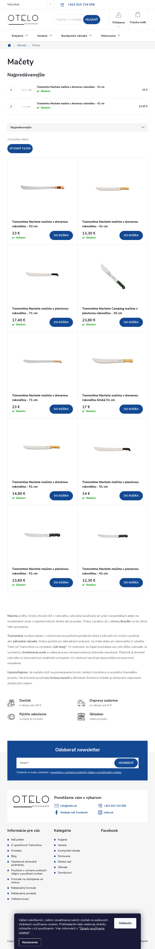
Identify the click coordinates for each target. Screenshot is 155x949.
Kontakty (16, 850)
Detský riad (64, 861)
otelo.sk (108, 812)
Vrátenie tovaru (20, 899)
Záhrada (62, 867)
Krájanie (62, 839)
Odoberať (126, 763)
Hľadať (91, 19)
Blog (13, 856)
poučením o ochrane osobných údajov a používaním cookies (86, 772)
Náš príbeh (13, 4)
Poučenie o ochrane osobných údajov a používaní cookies (29, 872)
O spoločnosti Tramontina (26, 845)
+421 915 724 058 (115, 806)
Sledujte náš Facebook (74, 812)
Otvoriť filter (20, 148)
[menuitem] (20, 36)
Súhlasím (125, 923)
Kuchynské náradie (69, 850)
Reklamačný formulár (23, 888)
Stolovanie (64, 856)
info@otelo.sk (68, 806)
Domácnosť (64, 872)
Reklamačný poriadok (23, 893)
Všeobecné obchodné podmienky (23, 863)
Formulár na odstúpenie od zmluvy (27, 880)
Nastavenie (30, 942)
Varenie (62, 845)
